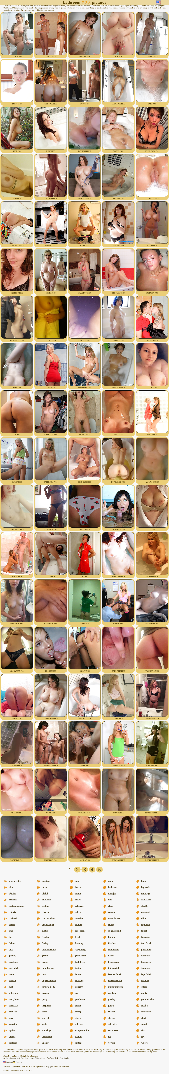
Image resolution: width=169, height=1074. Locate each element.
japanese (145, 968)
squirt (12, 1030)
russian (112, 1011)
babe (143, 881)
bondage (145, 893)
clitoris (12, 912)
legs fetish (146, 974)
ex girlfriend (114, 930)
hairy (111, 955)
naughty (79, 986)
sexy (11, 1018)
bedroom (112, 887)
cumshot (79, 918)
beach (78, 887)
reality (144, 1005)
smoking (13, 1024)
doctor (12, 924)
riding (78, 1011)
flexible (112, 943)
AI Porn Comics (9, 1058)
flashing (79, 943)
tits (109, 1036)
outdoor (112, 993)
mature (145, 980)
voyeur (111, 1042)
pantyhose (14, 999)
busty (78, 899)
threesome (47, 1036)
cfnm (110, 906)
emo (11, 930)
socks (44, 1024)
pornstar (13, 1005)
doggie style (48, 924)
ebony (111, 924)
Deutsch (19, 1062)
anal (77, 881)
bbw (11, 887)
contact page (47, 1067)
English (9, 1062)
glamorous (113, 949)
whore (144, 1042)
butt (110, 899)
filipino (111, 937)
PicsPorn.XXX (52, 1058)
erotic (45, 930)
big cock (145, 887)
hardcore (13, 962)
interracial (113, 968)
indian (78, 968)
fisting (45, 943)
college (78, 912)
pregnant (46, 1005)
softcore (79, 1024)
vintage (78, 1042)
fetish (78, 937)
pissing (111, 999)
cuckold (13, 918)
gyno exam (80, 955)
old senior (14, 993)
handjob (145, 955)
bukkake (46, 899)
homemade (113, 962)
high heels (80, 962)
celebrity (79, 906)
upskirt (45, 1042)
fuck (11, 949)
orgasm (45, 993)
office (144, 986)
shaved (45, 1018)
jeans (11, 974)
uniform (13, 1042)
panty (144, 993)
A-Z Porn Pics (22, 1058)
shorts (78, 1018)
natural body (48, 986)
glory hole (146, 949)
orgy (77, 993)
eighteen (145, 924)
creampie (146, 912)
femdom (46, 937)
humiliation (48, 968)
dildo (143, 918)
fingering (146, 937)
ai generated (15, 881)
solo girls (112, 1024)
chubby (145, 906)
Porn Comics (64, 1058)
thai (143, 1030)
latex (44, 974)
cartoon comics (16, 906)
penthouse (80, 999)
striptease (113, 1030)
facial (144, 930)
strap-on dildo (82, 1030)
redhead (13, 1011)
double (78, 924)
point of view (147, 999)
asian (110, 881)
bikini (45, 893)
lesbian (12, 980)
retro (44, 1011)
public (78, 1005)
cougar (111, 912)
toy (142, 1036)
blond (78, 893)
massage (79, 980)
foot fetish (146, 943)
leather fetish (114, 974)
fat (10, 937)
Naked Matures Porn (37, 1058)
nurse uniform (115, 986)
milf (11, 986)
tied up (78, 1036)
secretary (146, 1011)
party (44, 999)
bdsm (44, 887)
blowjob (112, 893)
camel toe (146, 899)
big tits (12, 893)
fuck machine (49, 949)
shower (111, 1018)
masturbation (115, 980)
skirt (143, 1018)
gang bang (80, 949)
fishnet (12, 943)
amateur (46, 881)
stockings (46, 1030)
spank (144, 1024)
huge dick (14, 968)
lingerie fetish (49, 980)
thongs (12, 1036)
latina (78, 974)
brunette (13, 899)
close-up (46, 912)
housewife (146, 962)
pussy (111, 1005)
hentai (45, 962)
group (45, 955)
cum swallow (48, 918)
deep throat (114, 918)
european (79, 930)
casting (45, 906)
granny (12, 955)
